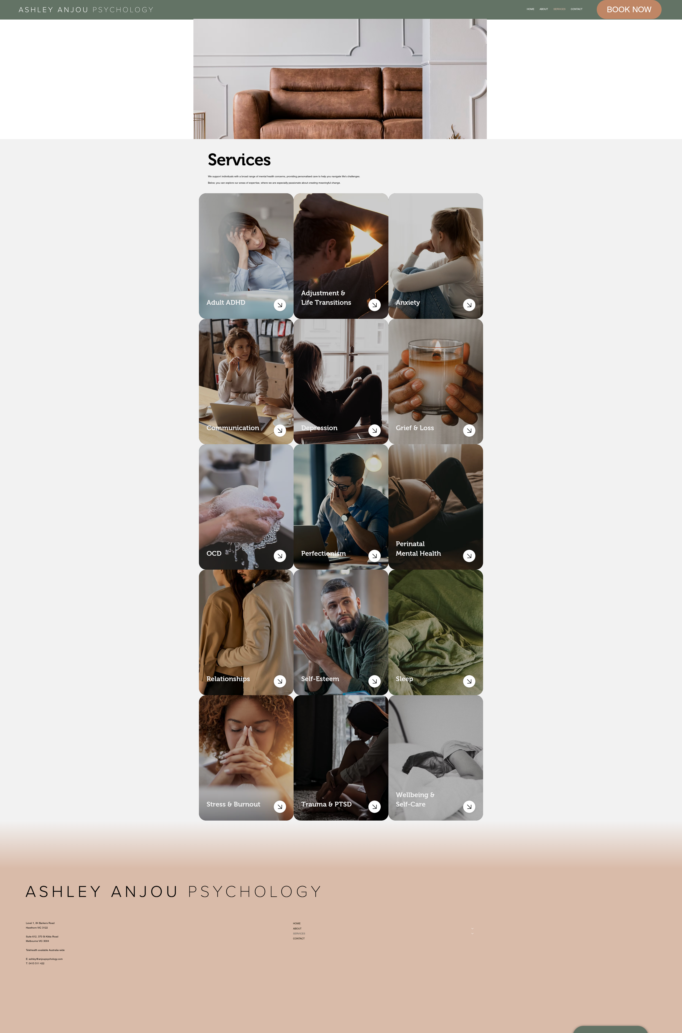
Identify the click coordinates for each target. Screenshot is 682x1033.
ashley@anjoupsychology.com (46, 959)
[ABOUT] (472, 928)
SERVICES (299, 933)
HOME (297, 923)
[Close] (280, 305)
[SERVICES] (472, 933)
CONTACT (299, 938)
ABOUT (297, 928)
